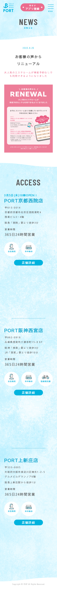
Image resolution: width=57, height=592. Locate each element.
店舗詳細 (28, 262)
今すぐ (32, 7)
